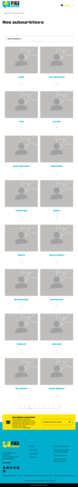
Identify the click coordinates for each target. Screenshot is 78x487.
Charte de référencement (65, 475)
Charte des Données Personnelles (38, 475)
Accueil (6, 13)
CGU (20, 475)
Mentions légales (10, 475)
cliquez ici (26, 427)
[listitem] (4, 467)
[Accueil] (11, 5)
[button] (15, 39)
